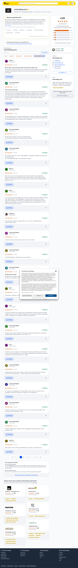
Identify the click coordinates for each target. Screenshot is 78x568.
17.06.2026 (15, 152)
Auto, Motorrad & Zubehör (10, 539)
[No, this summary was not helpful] (47, 36)
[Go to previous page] (15, 457)
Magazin (41, 552)
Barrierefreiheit (22, 566)
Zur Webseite (62, 72)
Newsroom (42, 555)
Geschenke (31, 516)
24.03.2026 (15, 173)
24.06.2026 (15, 407)
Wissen (60, 558)
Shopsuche (22, 555)
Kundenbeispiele (62, 557)
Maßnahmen (12, 465)
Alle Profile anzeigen (62, 95)
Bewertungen (3, 555)
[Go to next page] (37, 457)
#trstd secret (3, 557)
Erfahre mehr (35, 482)
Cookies (16, 566)
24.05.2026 (15, 369)
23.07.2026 (15, 218)
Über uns (41, 554)
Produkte (61, 552)
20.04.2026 (15, 113)
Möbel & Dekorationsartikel (58, 87)
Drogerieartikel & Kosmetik (11, 541)
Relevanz (45, 52)
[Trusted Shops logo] (6, 3)
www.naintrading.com (58, 62)
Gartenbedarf (13, 498)
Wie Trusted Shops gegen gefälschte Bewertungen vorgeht (19, 43)
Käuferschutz (3, 554)
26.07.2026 (15, 444)
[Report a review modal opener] (46, 77)
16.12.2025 (15, 87)
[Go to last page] (40, 457)
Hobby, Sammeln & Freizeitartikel (12, 520)
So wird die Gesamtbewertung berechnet (62, 42)
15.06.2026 (15, 330)
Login (60, 560)
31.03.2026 (15, 309)
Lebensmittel (38, 535)
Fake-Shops (22, 552)
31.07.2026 (15, 292)
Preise (60, 555)
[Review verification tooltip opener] (28, 9)
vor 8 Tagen (15, 236)
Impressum (3, 566)
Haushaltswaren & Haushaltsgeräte (12, 518)
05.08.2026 (15, 133)
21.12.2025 (15, 194)
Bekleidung (31, 533)
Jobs (41, 557)
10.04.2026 (15, 348)
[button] (68, 3)
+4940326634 (57, 60)
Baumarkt (7, 498)
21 (34, 457)
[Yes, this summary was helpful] (45, 36)
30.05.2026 (15, 388)
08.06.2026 (15, 64)
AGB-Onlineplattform (31, 566)
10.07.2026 (15, 425)
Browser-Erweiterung (5, 558)
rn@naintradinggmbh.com (59, 64)
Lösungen (61, 554)
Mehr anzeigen (58, 68)
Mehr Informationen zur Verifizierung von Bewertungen (26, 475)
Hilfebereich (22, 554)
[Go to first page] (12, 457)
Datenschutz (10, 566)
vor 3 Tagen (15, 254)
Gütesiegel (3, 552)
